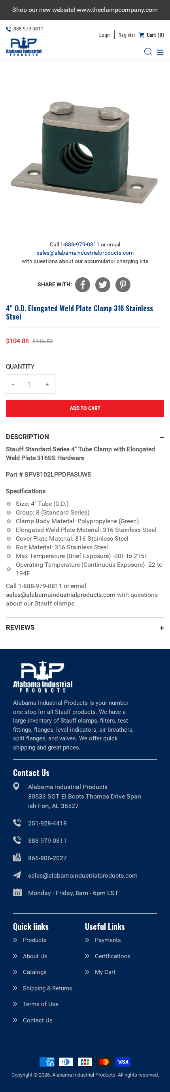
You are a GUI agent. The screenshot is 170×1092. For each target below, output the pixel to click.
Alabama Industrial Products (83, 1075)
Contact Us (38, 1020)
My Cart (105, 972)
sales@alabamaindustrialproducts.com (85, 253)
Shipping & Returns (47, 988)
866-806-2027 (47, 858)
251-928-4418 (47, 823)
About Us (35, 956)
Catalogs (35, 972)
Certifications (112, 956)
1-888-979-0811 (80, 244)
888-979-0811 (47, 840)
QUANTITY (20, 366)
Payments (108, 940)
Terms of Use (41, 1004)
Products (35, 940)
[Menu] (158, 51)
